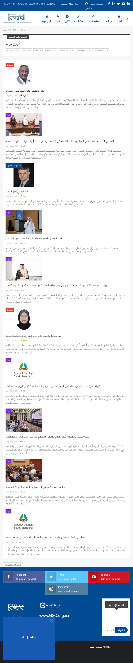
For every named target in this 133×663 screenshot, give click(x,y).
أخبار (58, 21)
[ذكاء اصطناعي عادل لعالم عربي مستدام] (24, 74)
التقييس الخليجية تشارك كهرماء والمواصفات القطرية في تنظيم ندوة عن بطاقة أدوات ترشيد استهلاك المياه (60, 140)
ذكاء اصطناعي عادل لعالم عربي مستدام (25, 90)
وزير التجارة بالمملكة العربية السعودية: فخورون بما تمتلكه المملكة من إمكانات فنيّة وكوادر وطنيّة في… (58, 285)
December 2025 (101, 50)
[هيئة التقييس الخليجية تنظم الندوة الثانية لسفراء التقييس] (24, 221)
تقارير (67, 21)
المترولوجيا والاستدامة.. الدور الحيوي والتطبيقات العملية (34, 335)
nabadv (106, 646)
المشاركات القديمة (13, 565)
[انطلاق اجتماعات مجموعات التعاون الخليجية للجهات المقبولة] (24, 470)
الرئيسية (46, 21)
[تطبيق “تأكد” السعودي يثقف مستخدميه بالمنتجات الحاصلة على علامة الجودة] (24, 521)
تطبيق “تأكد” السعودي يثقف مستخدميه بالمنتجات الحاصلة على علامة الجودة (45, 537)
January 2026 (83, 50)
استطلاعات (93, 21)
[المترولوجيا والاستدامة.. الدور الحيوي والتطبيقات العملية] (24, 319)
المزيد (87, 7)
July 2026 (26, 50)
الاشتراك (121, 630)
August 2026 (12, 50)
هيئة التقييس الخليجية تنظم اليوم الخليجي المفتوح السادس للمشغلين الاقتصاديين (47, 436)
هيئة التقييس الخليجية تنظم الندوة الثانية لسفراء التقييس (34, 238)
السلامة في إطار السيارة (17, 191)
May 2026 (39, 50)
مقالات (78, 21)
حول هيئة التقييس (69, 3)
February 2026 (66, 50)
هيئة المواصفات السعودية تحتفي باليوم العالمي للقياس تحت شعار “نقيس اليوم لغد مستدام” (53, 385)
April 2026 (51, 50)
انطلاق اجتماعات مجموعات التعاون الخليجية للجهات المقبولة (36, 486)
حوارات (108, 21)
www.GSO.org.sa (54, 615)
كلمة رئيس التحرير (14, 165)
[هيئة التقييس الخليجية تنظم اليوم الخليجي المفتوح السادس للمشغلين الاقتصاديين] (24, 420)
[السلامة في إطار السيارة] (24, 175)
